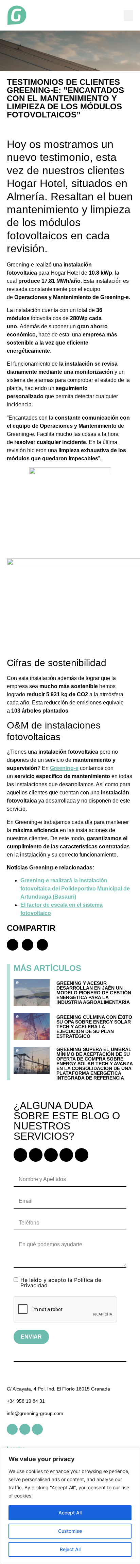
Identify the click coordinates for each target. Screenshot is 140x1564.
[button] (128, 15)
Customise (70, 1531)
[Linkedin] (20, 1155)
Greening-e (64, 768)
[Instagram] (66, 1155)
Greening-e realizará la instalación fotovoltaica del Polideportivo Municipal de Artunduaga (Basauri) (75, 889)
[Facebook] (35, 1155)
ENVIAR (31, 1337)
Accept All (70, 1512)
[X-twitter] (81, 1155)
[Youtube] (51, 1155)
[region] (70, 1506)
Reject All (70, 1549)
